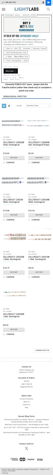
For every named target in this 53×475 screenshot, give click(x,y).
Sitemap (5, 473)
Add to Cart (13, 157)
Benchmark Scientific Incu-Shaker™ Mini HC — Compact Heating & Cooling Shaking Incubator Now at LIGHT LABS (26, 421)
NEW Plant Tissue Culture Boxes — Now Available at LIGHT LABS (26, 425)
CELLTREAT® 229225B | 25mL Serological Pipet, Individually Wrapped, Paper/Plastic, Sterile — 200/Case (13, 258)
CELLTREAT (6, 137)
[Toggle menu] (3, 9)
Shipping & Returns (26, 387)
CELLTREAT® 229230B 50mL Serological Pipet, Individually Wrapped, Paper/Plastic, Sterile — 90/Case (39, 200)
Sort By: (19, 106)
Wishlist (26, 381)
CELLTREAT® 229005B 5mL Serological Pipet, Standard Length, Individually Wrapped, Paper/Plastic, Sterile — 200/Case (39, 143)
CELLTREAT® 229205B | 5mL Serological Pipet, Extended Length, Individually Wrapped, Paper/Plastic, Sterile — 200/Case (13, 315)
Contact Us (26, 405)
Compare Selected (42, 350)
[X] (26, 448)
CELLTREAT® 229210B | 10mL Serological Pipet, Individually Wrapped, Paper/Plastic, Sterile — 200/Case (39, 258)
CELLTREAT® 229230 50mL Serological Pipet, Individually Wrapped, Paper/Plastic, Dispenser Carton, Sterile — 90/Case (13, 200)
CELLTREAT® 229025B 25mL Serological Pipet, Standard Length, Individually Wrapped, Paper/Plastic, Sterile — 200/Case (13, 143)
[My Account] (43, 2)
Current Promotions (26, 399)
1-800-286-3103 (10, 2)
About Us (26, 402)
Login (23, 384)
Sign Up (29, 384)
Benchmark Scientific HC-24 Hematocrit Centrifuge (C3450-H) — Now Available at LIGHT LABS (26, 434)
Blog (26, 407)
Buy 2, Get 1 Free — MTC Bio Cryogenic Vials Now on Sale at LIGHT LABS (26, 429)
